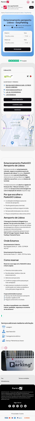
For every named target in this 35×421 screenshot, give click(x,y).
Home (3, 12)
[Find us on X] (13, 407)
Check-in (6, 33)
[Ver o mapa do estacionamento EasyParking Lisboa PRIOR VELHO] (17, 146)
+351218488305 (11, 94)
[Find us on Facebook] (9, 407)
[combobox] (27, 36)
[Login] (28, 2)
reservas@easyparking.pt (14, 89)
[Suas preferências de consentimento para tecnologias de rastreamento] (1, 315)
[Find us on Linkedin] (25, 407)
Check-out (7, 39)
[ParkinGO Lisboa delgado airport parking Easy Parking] (17, 361)
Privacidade (15, 413)
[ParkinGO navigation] (33, 2)
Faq (2, 378)
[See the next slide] (5, 348)
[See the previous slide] (2, 348)
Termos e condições (24, 378)
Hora (25, 33)
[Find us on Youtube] (21, 407)
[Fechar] (2, 7)
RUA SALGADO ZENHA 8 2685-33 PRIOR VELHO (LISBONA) (18, 86)
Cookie (21, 413)
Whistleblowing (5, 381)
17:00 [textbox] (26, 36)
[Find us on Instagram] (17, 407)
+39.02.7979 (10, 92)
